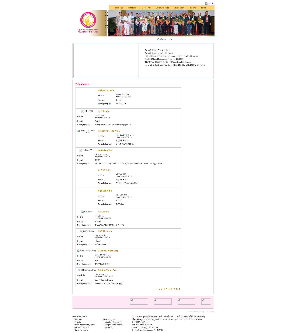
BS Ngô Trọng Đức (107, 270)
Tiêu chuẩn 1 (82, 84)
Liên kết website (81, 330)
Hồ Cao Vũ (103, 212)
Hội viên (77, 322)
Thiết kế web (137, 330)
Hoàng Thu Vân (106, 90)
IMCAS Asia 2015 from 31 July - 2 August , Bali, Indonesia (168, 62)
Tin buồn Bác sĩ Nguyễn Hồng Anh (159, 53)
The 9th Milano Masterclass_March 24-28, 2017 (164, 59)
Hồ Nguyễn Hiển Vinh (109, 131)
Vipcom (150, 330)
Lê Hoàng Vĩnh (105, 150)
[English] (209, 3)
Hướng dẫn (179, 8)
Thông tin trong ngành (112, 325)
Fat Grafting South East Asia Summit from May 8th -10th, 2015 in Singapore (175, 65)
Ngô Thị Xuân (105, 231)
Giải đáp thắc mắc (82, 327)
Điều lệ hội (146, 8)
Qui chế (192, 8)
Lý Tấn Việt (103, 111)
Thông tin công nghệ (112, 322)
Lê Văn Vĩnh (104, 170)
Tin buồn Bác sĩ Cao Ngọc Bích (157, 50)
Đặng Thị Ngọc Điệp (108, 251)
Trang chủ (118, 8)
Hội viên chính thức (164, 39)
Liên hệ (204, 8)
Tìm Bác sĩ (108, 327)
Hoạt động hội (109, 319)
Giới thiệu (132, 8)
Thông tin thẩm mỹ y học (84, 325)
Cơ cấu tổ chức (162, 8)
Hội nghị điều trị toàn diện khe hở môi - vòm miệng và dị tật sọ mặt (171, 56)
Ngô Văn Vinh (105, 191)
